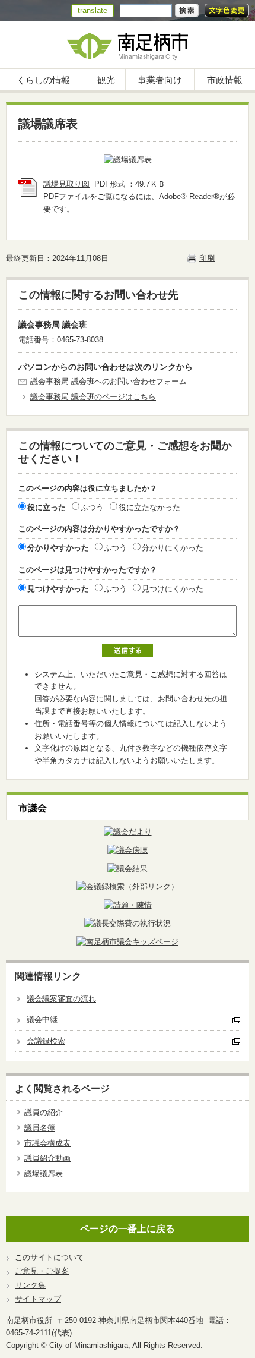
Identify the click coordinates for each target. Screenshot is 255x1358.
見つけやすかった (58, 588)
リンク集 (30, 1285)
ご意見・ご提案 (42, 1270)
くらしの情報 (43, 80)
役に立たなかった (149, 507)
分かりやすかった (58, 547)
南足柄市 (127, 44)
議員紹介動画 (47, 1158)
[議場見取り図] (27, 194)
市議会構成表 (47, 1143)
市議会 (32, 808)
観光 (106, 80)
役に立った (46, 507)
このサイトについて (49, 1257)
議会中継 (42, 1019)
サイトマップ (38, 1298)
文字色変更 (227, 10)
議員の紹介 (43, 1112)
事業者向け (160, 80)
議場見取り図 (66, 183)
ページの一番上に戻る (127, 1229)
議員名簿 (39, 1127)
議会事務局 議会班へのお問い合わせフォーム (108, 381)
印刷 (207, 258)
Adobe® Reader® (189, 196)
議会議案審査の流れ (61, 998)
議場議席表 (43, 1173)
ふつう (92, 507)
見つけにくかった (172, 588)
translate (92, 10)
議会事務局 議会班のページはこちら (93, 396)
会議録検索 (46, 1040)
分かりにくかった (172, 547)
